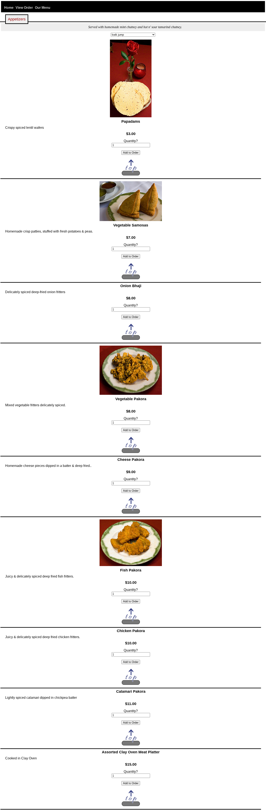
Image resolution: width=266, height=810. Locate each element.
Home (9, 7)
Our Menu (42, 7)
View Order (24, 7)
